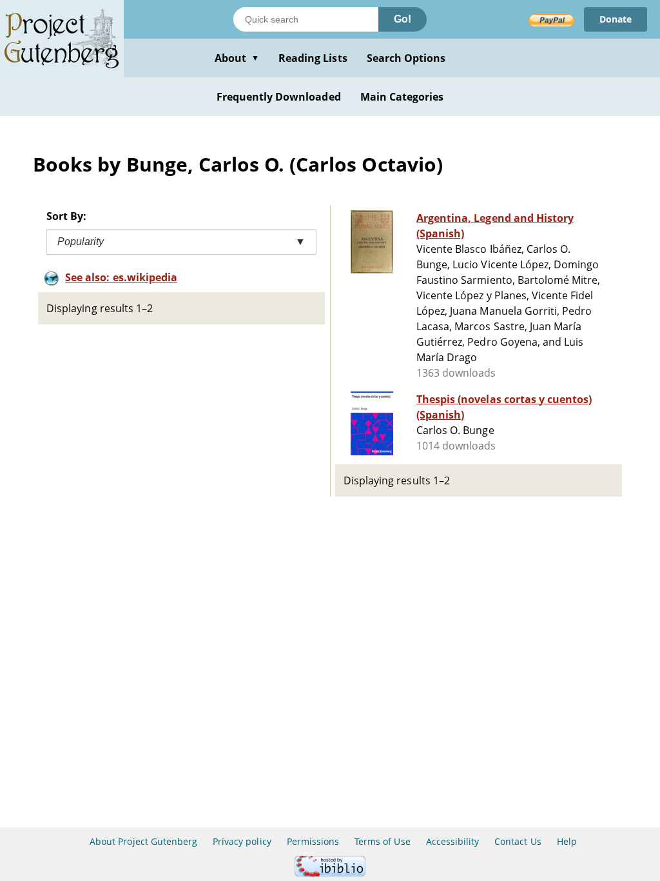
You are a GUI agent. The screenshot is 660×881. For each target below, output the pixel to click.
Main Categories (402, 97)
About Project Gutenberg (143, 841)
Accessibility (453, 841)
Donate (615, 19)
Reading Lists (312, 58)
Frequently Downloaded (279, 97)
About (237, 58)
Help (567, 841)
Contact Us (517, 841)
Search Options (406, 58)
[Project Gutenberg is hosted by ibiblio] (330, 873)
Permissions (313, 841)
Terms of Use (382, 841)
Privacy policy (242, 841)
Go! (402, 19)
